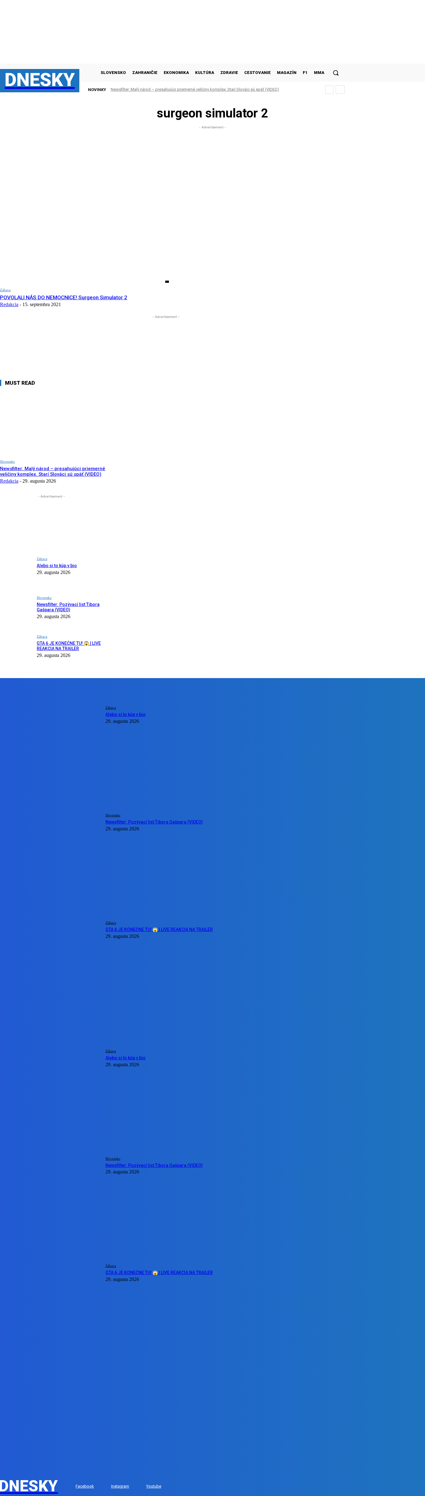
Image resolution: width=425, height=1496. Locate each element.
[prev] (329, 89)
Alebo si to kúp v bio (57, 565)
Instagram (120, 1486)
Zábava (5, 290)
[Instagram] (105, 1486)
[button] (336, 73)
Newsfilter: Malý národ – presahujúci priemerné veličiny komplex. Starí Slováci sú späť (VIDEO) (195, 89)
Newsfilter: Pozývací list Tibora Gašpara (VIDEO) (68, 607)
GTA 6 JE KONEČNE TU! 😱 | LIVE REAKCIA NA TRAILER (69, 646)
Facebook (85, 1486)
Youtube (153, 1486)
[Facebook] (69, 1486)
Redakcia (9, 304)
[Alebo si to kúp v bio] (16, 572)
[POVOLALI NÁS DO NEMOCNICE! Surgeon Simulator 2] (84, 234)
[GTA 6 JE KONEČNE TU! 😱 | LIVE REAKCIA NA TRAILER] (16, 649)
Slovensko (7, 461)
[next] (340, 89)
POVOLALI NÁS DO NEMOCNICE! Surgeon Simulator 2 (63, 297)
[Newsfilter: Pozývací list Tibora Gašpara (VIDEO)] (16, 610)
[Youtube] (140, 1486)
